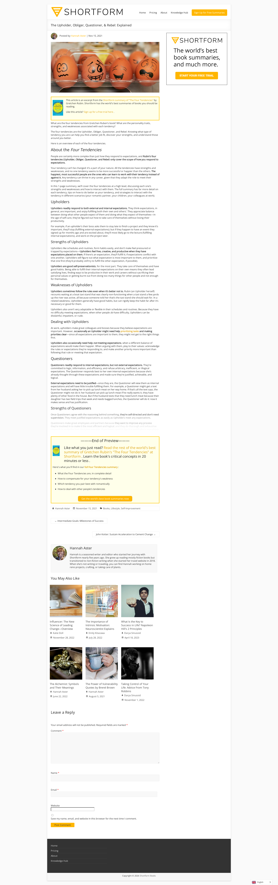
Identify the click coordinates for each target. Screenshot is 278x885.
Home (142, 12)
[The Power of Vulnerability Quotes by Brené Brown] (102, 648)
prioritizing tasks (130, 331)
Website (55, 805)
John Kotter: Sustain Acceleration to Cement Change (126, 534)
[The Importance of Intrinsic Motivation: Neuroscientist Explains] (102, 586)
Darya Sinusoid (132, 633)
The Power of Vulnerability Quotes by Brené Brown (102, 685)
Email (55, 789)
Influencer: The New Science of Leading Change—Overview (62, 625)
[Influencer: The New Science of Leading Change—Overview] (66, 586)
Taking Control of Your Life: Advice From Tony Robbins (135, 687)
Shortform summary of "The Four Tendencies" (128, 100)
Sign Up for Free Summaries (209, 12)
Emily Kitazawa (97, 633)
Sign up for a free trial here (99, 111)
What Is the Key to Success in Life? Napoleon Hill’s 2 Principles (137, 625)
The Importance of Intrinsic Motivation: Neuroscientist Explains (100, 625)
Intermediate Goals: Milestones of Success (79, 520)
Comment (57, 730)
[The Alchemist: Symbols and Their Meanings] (66, 648)
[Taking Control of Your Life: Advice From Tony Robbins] (137, 648)
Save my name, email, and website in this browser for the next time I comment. (94, 818)
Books (106, 508)
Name (55, 772)
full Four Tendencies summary (101, 467)
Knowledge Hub (179, 12)
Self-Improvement (130, 508)
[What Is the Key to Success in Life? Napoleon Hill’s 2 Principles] (137, 586)
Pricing (153, 12)
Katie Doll (58, 633)
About (164, 12)
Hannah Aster (78, 35)
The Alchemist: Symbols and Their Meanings (64, 685)
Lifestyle (115, 508)
